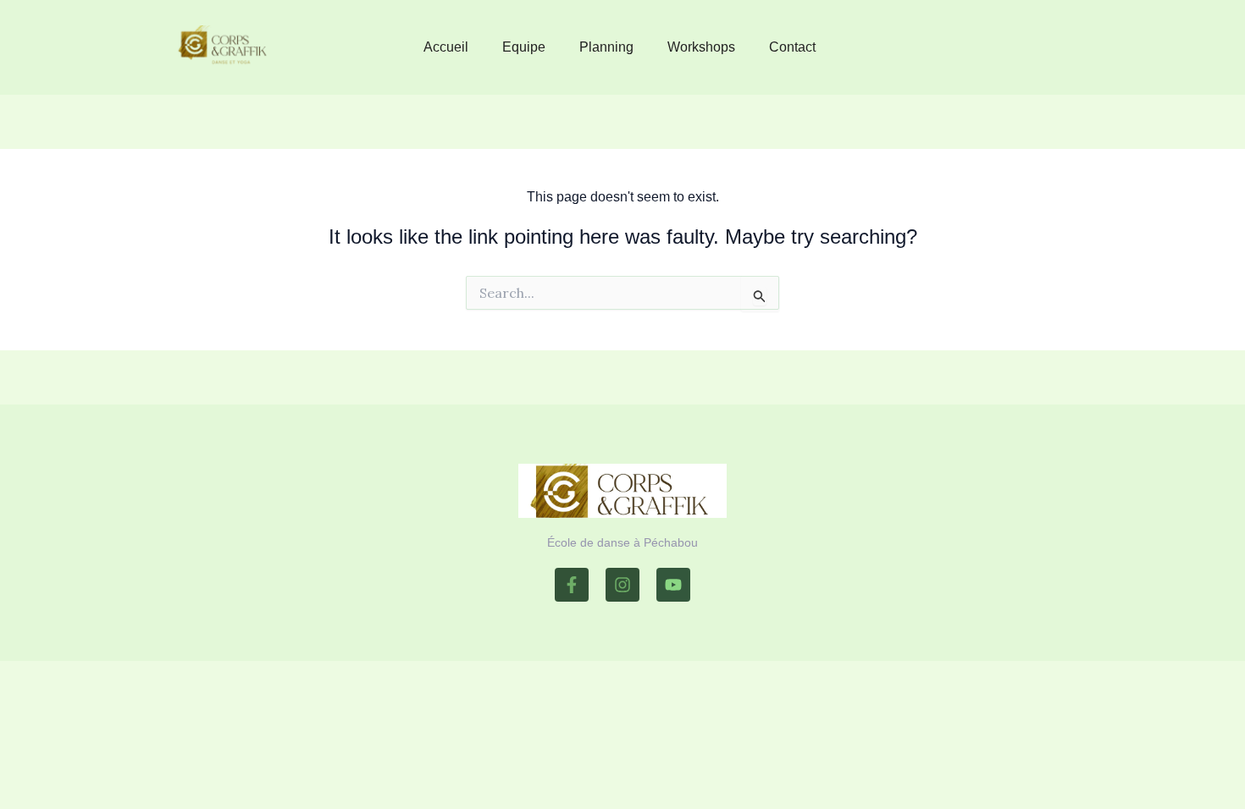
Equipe (523, 47)
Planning (606, 47)
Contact (792, 47)
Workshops (701, 47)
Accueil (445, 47)
